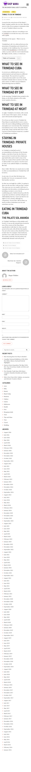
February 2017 (8, 716)
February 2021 (8, 594)
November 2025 (8, 456)
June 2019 (7, 643)
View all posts (8, 280)
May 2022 (6, 560)
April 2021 (7, 588)
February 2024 (8, 508)
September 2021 (8, 575)
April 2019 (7, 648)
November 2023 (8, 516)
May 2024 (6, 502)
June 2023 (7, 529)
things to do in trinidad (10, 245)
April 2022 (7, 562)
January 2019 (8, 656)
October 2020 (8, 604)
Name (3, 314)
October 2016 (8, 726)
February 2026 (8, 448)
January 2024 (8, 510)
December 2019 (8, 630)
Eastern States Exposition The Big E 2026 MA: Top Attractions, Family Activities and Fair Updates (16, 366)
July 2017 (6, 703)
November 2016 (8, 724)
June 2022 (7, 557)
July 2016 (6, 734)
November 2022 (8, 547)
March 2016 (7, 745)
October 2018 (8, 664)
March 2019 (7, 651)
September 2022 (8, 549)
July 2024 (6, 497)
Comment (4, 294)
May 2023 (6, 531)
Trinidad (5, 33)
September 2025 (8, 461)
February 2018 (8, 685)
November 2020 (8, 601)
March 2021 (7, 591)
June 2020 (7, 614)
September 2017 (8, 698)
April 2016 (7, 742)
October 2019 (8, 633)
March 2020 (7, 622)
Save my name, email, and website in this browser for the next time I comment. (15, 338)
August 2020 (7, 609)
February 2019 (8, 653)
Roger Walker (17, 17)
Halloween (7, 404)
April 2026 (7, 443)
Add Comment (7, 19)
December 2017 (8, 690)
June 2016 (7, 737)
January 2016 (8, 750)
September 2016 (8, 729)
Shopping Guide (8, 412)
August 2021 (7, 578)
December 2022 (8, 544)
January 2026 (8, 450)
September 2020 (8, 607)
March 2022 (7, 565)
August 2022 (7, 552)
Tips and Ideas (6, 12)
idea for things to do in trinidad (12, 243)
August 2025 (7, 463)
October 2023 (8, 518)
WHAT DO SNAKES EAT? (17, 254)
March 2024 (7, 505)
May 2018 (6, 677)
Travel (13, 12)
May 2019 (6, 646)
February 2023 (8, 539)
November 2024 (8, 487)
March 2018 (7, 682)
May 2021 (6, 586)
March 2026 (7, 445)
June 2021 (7, 583)
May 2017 (6, 708)
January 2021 (8, 596)
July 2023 (6, 526)
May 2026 (6, 440)
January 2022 (8, 568)
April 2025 (7, 474)
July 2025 (6, 466)
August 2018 (7, 669)
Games (6, 402)
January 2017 (8, 719)
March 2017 (7, 713)
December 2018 (8, 659)
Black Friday (7, 394)
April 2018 (7, 679)
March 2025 (7, 476)
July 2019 (6, 640)
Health (6, 407)
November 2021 (8, 570)
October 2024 (8, 489)
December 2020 (8, 599)
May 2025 (6, 471)
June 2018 (7, 674)
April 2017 (7, 711)
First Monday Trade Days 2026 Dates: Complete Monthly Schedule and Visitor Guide (15, 372)
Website (4, 328)
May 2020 (6, 617)
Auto (5, 386)
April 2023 (7, 534)
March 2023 (7, 536)
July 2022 (6, 555)
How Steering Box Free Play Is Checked (15, 356)
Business (6, 396)
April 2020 (7, 620)
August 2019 (7, 638)
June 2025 (7, 469)
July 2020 (6, 612)
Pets (5, 409)
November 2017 (8, 693)
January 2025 (8, 482)
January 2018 (8, 687)
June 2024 (7, 500)
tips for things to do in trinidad (12, 248)
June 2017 (7, 706)
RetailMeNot (13, 50)
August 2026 (7, 432)
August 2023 (7, 523)
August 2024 (7, 495)
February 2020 (8, 625)
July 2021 (6, 581)
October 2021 (8, 573)
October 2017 (8, 695)
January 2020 (8, 627)
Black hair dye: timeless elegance (14, 262)
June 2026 (7, 437)
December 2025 (8, 453)
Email (3, 321)
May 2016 (6, 739)
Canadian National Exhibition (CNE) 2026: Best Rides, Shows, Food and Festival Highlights (16, 360)
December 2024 (8, 484)
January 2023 (8, 542)
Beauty (6, 391)
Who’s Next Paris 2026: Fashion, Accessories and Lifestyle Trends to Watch (16, 378)
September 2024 (8, 492)
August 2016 (7, 732)
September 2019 (8, 635)
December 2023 (8, 513)
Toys (5, 420)
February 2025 (8, 479)
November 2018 (8, 661)
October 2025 (8, 458)
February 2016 (8, 747)
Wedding (6, 425)
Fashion (6, 399)
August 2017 (7, 700)
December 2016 (8, 721)
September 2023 (8, 521)
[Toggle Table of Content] (17, 58)
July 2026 (6, 435)
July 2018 (6, 672)
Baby (5, 389)
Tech (5, 415)
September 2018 (8, 666)
